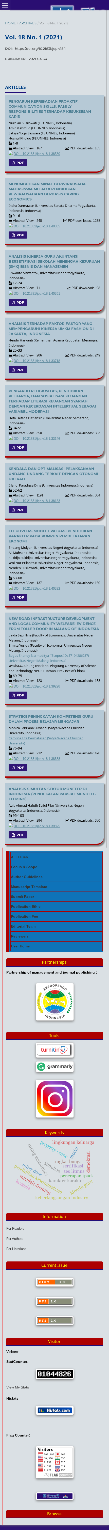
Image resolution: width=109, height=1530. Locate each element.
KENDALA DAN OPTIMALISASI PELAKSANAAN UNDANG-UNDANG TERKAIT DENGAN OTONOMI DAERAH (53, 473)
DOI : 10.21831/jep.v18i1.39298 (37, 686)
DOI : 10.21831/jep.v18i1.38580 (37, 154)
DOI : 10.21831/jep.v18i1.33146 (37, 439)
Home (10, 23)
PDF (19, 163)
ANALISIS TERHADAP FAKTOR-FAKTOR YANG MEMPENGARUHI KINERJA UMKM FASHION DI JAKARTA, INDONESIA (51, 328)
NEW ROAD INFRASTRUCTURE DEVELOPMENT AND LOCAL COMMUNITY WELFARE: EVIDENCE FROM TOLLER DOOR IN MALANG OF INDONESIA (54, 623)
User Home (20, 946)
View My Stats (17, 1387)
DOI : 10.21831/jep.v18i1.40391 (37, 293)
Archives (28, 23)
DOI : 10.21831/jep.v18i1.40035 (37, 226)
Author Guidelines (27, 877)
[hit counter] (54, 1374)
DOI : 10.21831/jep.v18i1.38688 (37, 759)
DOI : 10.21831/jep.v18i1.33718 (37, 361)
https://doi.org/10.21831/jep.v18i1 (40, 48)
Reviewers (20, 936)
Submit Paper (22, 897)
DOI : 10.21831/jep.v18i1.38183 (37, 501)
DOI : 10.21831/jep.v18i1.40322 (37, 588)
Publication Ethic (26, 906)
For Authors (14, 1239)
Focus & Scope (24, 867)
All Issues (19, 857)
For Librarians (16, 1249)
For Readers (15, 1228)
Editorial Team (23, 926)
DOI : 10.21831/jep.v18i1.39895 (37, 826)
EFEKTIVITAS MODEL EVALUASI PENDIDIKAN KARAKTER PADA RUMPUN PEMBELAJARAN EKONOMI (50, 536)
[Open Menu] (5, 5)
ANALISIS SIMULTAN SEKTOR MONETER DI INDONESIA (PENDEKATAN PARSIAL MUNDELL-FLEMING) (52, 794)
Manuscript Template (29, 887)
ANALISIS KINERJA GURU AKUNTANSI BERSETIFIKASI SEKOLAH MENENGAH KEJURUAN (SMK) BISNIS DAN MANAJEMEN (54, 261)
